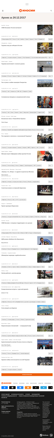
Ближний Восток (24, 266)
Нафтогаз (35, 76)
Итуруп (30, 232)
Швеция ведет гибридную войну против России (16, 154)
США (18, 39)
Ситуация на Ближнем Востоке (14, 216)
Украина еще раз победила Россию (11, 45)
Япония (22, 232)
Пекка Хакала (18, 169)
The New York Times (5, 357)
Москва (29, 181)
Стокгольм (24, 76)
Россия (7, 25)
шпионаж (39, 165)
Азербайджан (9, 203)
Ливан (43, 266)
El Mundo (3, 116)
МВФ (29, 147)
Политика (4, 91)
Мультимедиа (48, 383)
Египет (9, 266)
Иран (21, 112)
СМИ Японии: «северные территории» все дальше (16, 223)
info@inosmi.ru (4, 408)
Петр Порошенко (26, 57)
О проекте (27, 394)
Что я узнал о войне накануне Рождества (14, 82)
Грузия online (4, 323)
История (9, 181)
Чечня (36, 39)
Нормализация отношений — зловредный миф (16, 325)
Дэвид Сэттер (17, 286)
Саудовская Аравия (12, 253)
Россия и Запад (11, 165)
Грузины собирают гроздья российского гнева (17, 335)
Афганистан (13, 91)
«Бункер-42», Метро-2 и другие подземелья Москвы (17, 171)
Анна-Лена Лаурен (17, 339)
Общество (4, 57)
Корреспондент (4, 61)
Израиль (16, 112)
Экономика (4, 76)
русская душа (32, 301)
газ (39, 76)
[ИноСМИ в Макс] (4, 387)
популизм (42, 147)
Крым (27, 39)
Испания (8, 116)
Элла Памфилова (33, 249)
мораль (43, 301)
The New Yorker (4, 185)
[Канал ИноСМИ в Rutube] (36, 387)
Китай (7, 270)
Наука (27, 383)
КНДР (26, 232)
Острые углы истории (17, 181)
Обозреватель (4, 43)
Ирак (12, 112)
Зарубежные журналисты (17, 394)
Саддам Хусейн (41, 112)
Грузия (9, 323)
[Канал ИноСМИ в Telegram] (43, 387)
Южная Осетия (40, 335)
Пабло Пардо (13, 116)
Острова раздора (11, 319)
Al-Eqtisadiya (4, 253)
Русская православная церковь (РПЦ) (39, 57)
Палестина (37, 216)
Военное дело (33, 383)
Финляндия (12, 169)
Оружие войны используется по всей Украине (15, 359)
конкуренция (43, 76)
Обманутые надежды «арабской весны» (13, 255)
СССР (17, 199)
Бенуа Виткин (14, 236)
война (30, 91)
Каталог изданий (5, 394)
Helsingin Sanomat (5, 169)
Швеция (10, 151)
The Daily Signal (4, 80)
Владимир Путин (15, 249)
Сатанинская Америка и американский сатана (15, 97)
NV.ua (2, 133)
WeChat (3, 270)
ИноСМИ (3, 25)
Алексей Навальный (25, 249)
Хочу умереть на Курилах (9, 308)
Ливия (18, 266)
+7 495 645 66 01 (5, 413)
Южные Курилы (37, 232)
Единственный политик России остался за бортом (16, 342)
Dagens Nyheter (4, 151)
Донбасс (22, 39)
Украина (31, 39)
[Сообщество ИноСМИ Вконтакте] (20, 387)
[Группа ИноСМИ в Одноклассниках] (28, 387)
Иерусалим (26, 112)
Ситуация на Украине (12, 57)
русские (26, 301)
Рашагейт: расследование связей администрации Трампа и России (21, 129)
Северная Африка (36, 266)
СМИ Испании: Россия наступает (11, 27)
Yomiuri (2, 305)
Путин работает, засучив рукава (11, 273)
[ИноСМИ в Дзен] (12, 387)
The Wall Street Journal (6, 286)
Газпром (29, 76)
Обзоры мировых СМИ (6, 39)
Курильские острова (30, 319)
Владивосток (41, 39)
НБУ (37, 147)
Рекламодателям (36, 394)
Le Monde (3, 236)
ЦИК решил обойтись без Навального (12, 239)
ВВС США (19, 91)
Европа (19, 76)
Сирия (13, 266)
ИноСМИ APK (4, 397)
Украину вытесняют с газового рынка (13, 63)
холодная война (36, 181)
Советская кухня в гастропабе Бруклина (13, 188)
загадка (38, 301)
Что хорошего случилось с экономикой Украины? (16, 136)
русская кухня (23, 199)
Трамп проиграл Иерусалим (9, 206)
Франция (8, 236)
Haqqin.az (3, 203)
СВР (35, 165)
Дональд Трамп (33, 112)
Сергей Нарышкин (28, 165)
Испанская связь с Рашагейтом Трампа (13, 118)
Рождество (25, 91)
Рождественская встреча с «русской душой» (14, 289)
